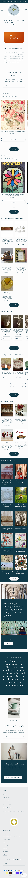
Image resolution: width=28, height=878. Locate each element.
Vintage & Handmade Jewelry (20, 505)
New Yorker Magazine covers (20, 550)
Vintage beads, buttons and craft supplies (7, 482)
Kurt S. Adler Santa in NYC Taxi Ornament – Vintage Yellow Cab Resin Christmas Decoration (21, 444)
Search (4, 794)
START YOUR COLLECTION (13, 777)
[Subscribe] (23, 85)
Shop (8, 643)
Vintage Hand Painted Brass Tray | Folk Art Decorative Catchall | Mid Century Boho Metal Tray (7, 240)
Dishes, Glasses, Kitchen (7, 505)
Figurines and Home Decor (20, 572)
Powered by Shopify (18, 875)
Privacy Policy (6, 797)
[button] (2, 10)
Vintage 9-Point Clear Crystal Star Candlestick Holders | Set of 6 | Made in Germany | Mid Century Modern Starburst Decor (21, 240)
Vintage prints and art (7, 572)
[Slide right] (17, 145)
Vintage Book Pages (20, 528)
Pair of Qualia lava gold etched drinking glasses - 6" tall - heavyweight (6, 374)
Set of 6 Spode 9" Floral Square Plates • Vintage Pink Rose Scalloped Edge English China (18, 374)
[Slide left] (10, 145)
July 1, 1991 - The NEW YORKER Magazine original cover (13, 131)
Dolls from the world (21, 481)
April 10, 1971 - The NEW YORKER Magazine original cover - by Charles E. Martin (13, 195)
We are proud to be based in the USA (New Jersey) (13, 812)
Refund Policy (6, 801)
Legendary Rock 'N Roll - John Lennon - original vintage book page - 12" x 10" (6, 331)
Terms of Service (7, 807)
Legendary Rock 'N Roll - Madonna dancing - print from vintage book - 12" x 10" (18, 331)
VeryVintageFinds (12, 875)
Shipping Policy (7, 804)
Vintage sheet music (7, 550)
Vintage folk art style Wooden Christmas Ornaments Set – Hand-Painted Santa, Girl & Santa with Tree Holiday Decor (7, 445)
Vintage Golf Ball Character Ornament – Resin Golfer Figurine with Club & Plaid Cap (21, 419)
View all (14, 149)
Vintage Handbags (7, 528)
